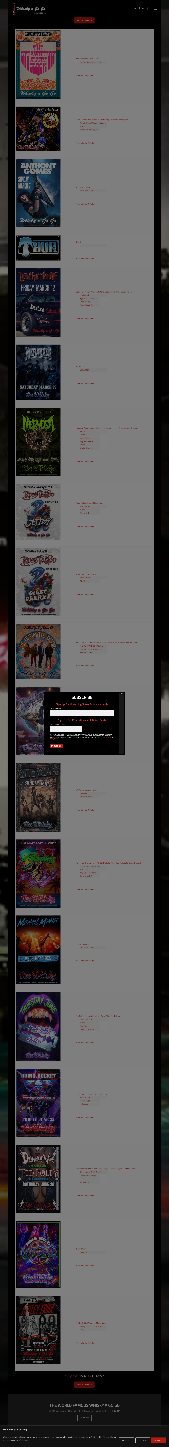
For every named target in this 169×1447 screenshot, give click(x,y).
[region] (84, 1436)
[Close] (166, 1427)
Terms (109, 737)
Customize (126, 1440)
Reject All (142, 1440)
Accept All (158, 1440)
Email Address (56, 708)
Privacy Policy (54, 739)
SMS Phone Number (58, 724)
